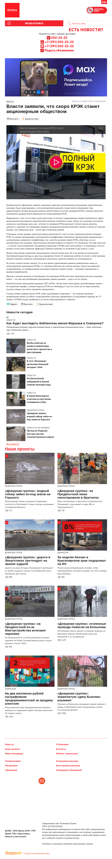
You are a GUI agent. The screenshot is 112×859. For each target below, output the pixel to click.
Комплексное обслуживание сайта (37, 853)
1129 (63, 640)
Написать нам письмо (15, 836)
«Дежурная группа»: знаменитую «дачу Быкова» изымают (79, 697)
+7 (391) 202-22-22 (59, 41)
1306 (63, 713)
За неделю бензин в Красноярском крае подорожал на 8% (81, 560)
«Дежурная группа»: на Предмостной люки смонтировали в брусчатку (78, 494)
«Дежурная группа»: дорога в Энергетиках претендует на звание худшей (27, 560)
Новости (10, 320)
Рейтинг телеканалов (67, 753)
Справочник (11, 770)
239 (12, 333)
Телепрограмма (13, 761)
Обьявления (11, 765)
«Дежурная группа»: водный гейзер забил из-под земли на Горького (27, 494)
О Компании (62, 744)
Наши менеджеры (14, 753)
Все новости (12, 444)
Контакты (61, 749)
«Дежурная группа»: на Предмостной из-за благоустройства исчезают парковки (25, 628)
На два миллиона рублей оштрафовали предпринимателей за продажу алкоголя (29, 698)
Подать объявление (59, 50)
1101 (11, 716)
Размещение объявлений (69, 770)
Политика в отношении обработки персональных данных (67, 843)
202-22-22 (59, 37)
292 (63, 510)
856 (10, 647)
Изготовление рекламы (68, 765)
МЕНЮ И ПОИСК (34, 23)
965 (63, 577)
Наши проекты (20, 449)
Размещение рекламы (67, 761)
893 (10, 577)
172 (10, 510)
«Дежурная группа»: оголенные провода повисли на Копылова (81, 625)
